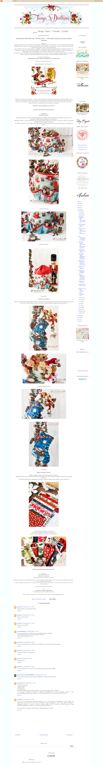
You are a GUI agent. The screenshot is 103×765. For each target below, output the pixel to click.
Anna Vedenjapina (21, 631)
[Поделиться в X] (52, 599)
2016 (79, 207)
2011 (79, 321)
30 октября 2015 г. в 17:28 (32, 631)
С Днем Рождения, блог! (81, 294)
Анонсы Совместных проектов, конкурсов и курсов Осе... (81, 277)
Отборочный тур (82, 149)
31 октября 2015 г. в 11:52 (29, 683)
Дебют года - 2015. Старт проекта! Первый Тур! (81, 262)
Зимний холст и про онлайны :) (82, 285)
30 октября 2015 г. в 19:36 (26, 658)
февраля (81, 311)
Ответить (19, 610)
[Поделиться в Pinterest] (55, 599)
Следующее (18, 734)
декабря (81, 211)
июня (80, 303)
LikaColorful (20, 683)
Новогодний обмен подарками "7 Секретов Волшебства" (82, 256)
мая (80, 305)
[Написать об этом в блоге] (51, 599)
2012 (79, 319)
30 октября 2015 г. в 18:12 (29, 642)
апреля (80, 307)
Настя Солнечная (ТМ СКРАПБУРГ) (25, 674)
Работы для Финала (82, 145)
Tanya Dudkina (38, 599)
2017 (79, 205)
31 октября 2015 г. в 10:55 (28, 666)
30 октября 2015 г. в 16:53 (28, 615)
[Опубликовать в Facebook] (53, 599)
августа (80, 299)
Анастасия (20, 642)
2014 (79, 315)
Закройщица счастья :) (81, 282)
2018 (79, 203)
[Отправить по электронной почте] (49, 599)
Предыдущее (69, 734)
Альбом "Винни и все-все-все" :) (81, 225)
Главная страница (43, 734)
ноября (80, 213)
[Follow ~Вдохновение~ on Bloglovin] (82, 379)
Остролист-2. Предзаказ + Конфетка (81, 271)
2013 (79, 317)
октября (81, 215)
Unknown (19, 606)
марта (80, 309)
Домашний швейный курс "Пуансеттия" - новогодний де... (82, 219)
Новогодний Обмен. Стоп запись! (81, 251)
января (80, 312)
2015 (79, 209)
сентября (81, 297)
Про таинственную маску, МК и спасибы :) (81, 238)
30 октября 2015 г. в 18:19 (28, 650)
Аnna (18, 658)
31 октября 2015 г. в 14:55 (28, 699)
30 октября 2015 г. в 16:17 (28, 606)
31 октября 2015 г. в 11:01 (41, 674)
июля (80, 301)
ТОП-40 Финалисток (82, 147)
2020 (79, 201)
